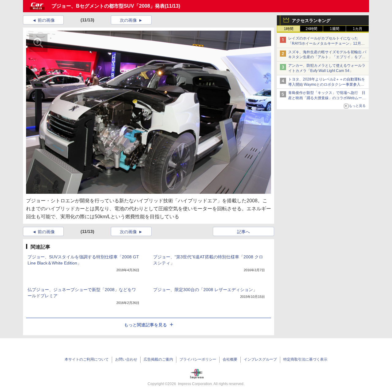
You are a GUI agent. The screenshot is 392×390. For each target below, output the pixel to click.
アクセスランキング (311, 20)
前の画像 (46, 20)
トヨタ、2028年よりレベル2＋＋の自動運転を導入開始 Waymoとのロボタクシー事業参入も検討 (326, 84)
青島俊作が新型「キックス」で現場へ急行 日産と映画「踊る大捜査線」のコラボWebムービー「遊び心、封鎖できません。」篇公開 (327, 98)
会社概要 (230, 359)
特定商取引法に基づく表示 (305, 359)
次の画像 (128, 20)
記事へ (243, 231)
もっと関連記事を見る (145, 324)
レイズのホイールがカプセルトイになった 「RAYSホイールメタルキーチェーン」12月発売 (326, 43)
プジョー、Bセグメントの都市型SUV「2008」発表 (108, 6)
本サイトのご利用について (87, 359)
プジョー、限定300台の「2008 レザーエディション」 (205, 289)
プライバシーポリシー (197, 359)
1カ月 (357, 29)
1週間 (334, 29)
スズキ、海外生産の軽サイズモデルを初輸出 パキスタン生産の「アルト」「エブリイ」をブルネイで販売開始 (327, 57)
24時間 (311, 29)
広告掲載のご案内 (158, 359)
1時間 (288, 29)
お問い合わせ (126, 359)
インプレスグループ (260, 359)
